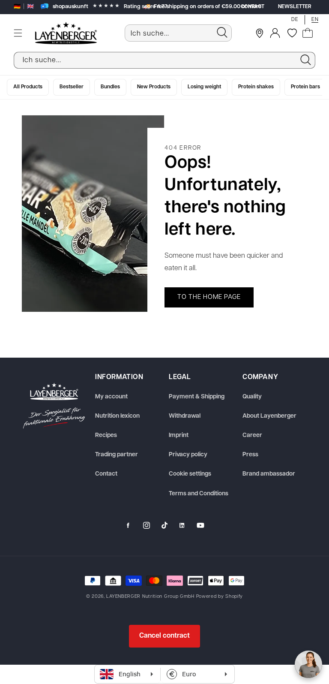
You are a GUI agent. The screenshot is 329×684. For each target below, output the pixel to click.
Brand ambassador (268, 474)
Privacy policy (188, 455)
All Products (27, 87)
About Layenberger (269, 416)
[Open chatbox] (308, 664)
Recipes (106, 435)
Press (250, 455)
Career (252, 435)
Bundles (110, 87)
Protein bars (305, 87)
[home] (54, 405)
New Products (153, 87)
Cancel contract (164, 636)
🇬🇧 (30, 6)
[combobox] (178, 33)
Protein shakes (256, 87)
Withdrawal (184, 416)
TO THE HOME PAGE (209, 297)
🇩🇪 (17, 6)
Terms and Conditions (198, 494)
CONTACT (252, 6)
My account (111, 397)
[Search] (221, 32)
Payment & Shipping (196, 397)
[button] (18, 33)
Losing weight (204, 87)
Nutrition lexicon (117, 416)
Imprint (178, 435)
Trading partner (116, 455)
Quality (252, 397)
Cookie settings (190, 474)
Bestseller (72, 87)
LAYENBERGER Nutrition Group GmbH (150, 596)
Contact (106, 474)
